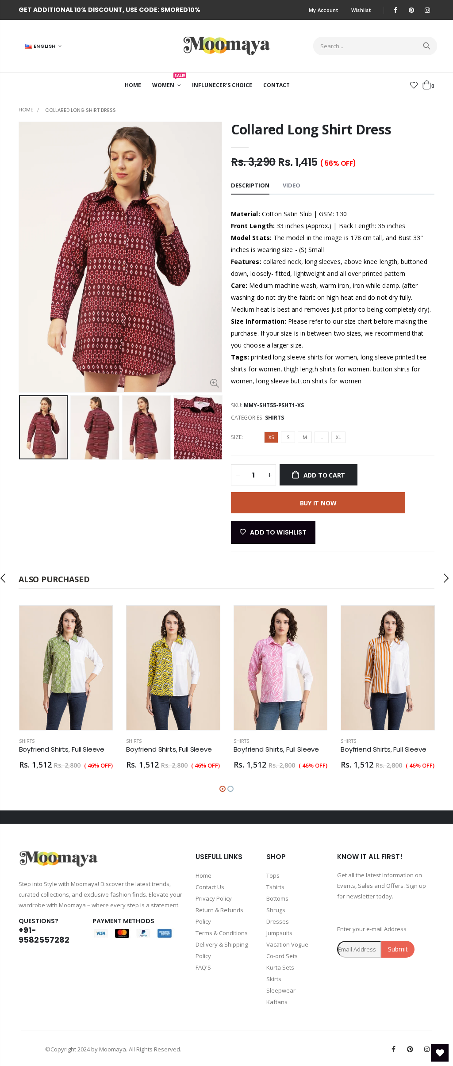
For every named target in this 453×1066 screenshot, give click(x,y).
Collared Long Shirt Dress (311, 129)
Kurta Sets (280, 967)
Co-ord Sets (282, 956)
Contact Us (210, 887)
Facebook (393, 1049)
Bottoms (277, 898)
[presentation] (28, 427)
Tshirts (275, 887)
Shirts (274, 417)
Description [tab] (250, 185)
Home (26, 109)
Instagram (427, 1049)
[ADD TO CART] (98, 620)
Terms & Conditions (222, 933)
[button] (222, 788)
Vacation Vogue (287, 944)
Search (426, 46)
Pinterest (410, 1049)
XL (338, 437)
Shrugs (275, 910)
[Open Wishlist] (440, 1053)
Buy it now (318, 503)
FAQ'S (203, 967)
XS (271, 437)
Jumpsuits (279, 933)
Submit (398, 949)
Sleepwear (281, 990)
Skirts (273, 979)
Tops (273, 875)
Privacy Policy (214, 898)
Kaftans (277, 1002)
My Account (323, 10)
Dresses (277, 921)
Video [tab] (291, 185)
